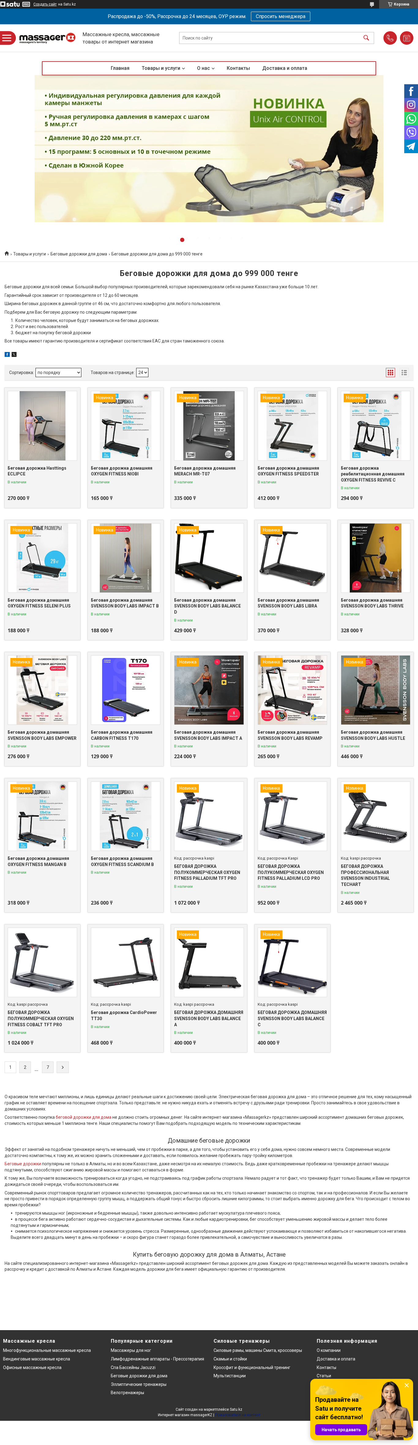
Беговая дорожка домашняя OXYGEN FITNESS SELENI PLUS (39, 603)
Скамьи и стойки (230, 1358)
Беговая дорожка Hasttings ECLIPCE (37, 471)
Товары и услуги (161, 68)
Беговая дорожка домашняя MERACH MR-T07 (205, 471)
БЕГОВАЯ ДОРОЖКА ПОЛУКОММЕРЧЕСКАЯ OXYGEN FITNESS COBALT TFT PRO (41, 1018)
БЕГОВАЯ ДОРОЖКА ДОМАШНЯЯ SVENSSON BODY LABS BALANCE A (208, 1018)
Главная (120, 68)
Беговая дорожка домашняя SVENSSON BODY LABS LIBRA (288, 603)
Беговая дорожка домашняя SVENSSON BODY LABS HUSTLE (373, 735)
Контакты (238, 68)
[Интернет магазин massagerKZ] (47, 38)
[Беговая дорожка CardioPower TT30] (125, 962)
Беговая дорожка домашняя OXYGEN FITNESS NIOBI (121, 471)
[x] (14, 355)
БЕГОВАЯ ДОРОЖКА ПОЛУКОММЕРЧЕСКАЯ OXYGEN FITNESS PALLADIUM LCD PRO (291, 872)
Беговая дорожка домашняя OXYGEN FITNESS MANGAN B (38, 861)
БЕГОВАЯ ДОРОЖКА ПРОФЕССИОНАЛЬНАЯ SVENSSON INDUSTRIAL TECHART (365, 875)
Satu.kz (236, 1409)
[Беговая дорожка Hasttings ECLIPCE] (42, 425)
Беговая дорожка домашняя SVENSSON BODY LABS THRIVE (372, 603)
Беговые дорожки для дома (78, 254)
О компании (329, 1350)
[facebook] (7, 355)
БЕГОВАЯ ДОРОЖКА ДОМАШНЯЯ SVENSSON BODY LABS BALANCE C (292, 1018)
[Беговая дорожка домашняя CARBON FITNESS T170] (125, 690)
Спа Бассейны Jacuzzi (133, 1367)
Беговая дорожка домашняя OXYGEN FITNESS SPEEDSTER (288, 471)
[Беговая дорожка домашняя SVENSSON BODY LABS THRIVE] (375, 558)
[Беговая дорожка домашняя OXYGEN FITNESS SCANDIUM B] (125, 816)
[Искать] (366, 38)
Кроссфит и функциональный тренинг (252, 1367)
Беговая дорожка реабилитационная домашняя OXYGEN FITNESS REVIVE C (373, 474)
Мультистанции (230, 1375)
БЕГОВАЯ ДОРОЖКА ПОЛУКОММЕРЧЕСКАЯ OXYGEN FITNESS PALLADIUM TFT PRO (207, 872)
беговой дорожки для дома (83, 1117)
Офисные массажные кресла (32, 1367)
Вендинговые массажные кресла (36, 1358)
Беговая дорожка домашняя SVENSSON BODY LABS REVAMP (290, 735)
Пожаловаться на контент (237, 1415)
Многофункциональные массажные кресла (47, 1350)
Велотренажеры (127, 1392)
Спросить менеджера (280, 16)
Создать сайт (45, 4)
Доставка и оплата (284, 68)
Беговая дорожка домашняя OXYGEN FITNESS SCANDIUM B (122, 861)
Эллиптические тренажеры (138, 1384)
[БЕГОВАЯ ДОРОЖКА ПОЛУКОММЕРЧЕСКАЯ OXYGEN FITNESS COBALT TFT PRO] (42, 962)
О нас (203, 68)
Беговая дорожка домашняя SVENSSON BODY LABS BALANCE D (207, 606)
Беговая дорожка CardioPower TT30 (124, 1015)
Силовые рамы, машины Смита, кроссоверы (258, 1350)
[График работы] (406, 38)
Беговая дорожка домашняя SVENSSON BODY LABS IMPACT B (125, 603)
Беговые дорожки (23, 1163)
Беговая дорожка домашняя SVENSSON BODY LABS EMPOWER (42, 735)
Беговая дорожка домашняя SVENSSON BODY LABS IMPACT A (208, 735)
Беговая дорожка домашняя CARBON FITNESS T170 (121, 735)
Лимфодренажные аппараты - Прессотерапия (157, 1358)
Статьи (324, 1375)
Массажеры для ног (131, 1350)
